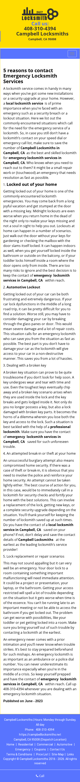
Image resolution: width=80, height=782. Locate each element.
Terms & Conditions (19, 754)
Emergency (22, 749)
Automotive (64, 744)
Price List (42, 754)
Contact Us (57, 749)
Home (10, 744)
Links (70, 754)
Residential (25, 744)
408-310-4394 (40, 28)
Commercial (45, 744)
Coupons (40, 749)
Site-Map (58, 754)
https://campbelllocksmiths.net (40, 734)
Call (41, 776)
